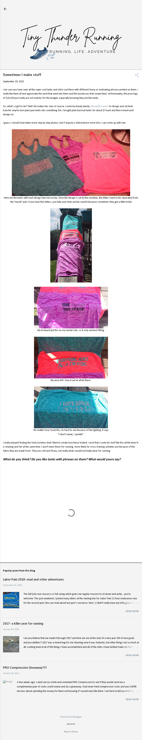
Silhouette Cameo (99, 106)
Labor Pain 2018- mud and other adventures (33, 579)
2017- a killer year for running (23, 624)
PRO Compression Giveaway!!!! (25, 668)
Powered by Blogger (71, 717)
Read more (132, 611)
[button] (137, 75)
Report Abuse (71, 731)
